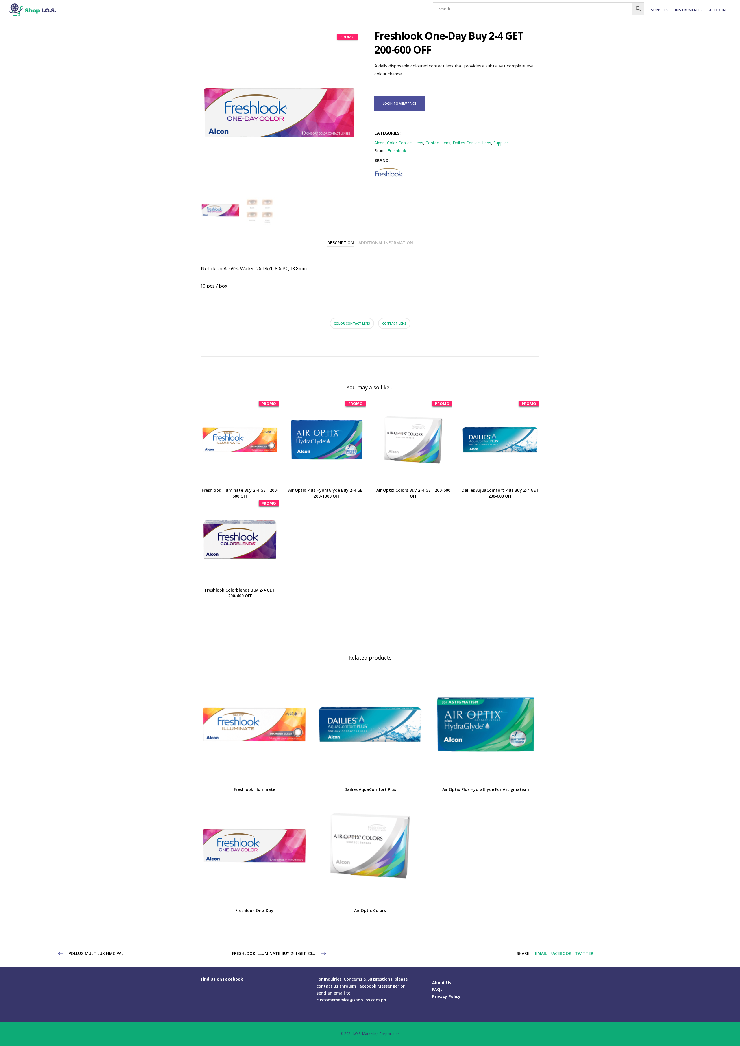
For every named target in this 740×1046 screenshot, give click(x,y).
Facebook (560, 953)
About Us (441, 982)
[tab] (340, 242)
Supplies (501, 143)
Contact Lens (438, 143)
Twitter (584, 953)
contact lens (394, 323)
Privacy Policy (446, 996)
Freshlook (397, 150)
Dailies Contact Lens (472, 143)
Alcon (379, 143)
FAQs (437, 989)
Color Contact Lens (405, 143)
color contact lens (352, 323)
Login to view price (399, 103)
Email (541, 953)
